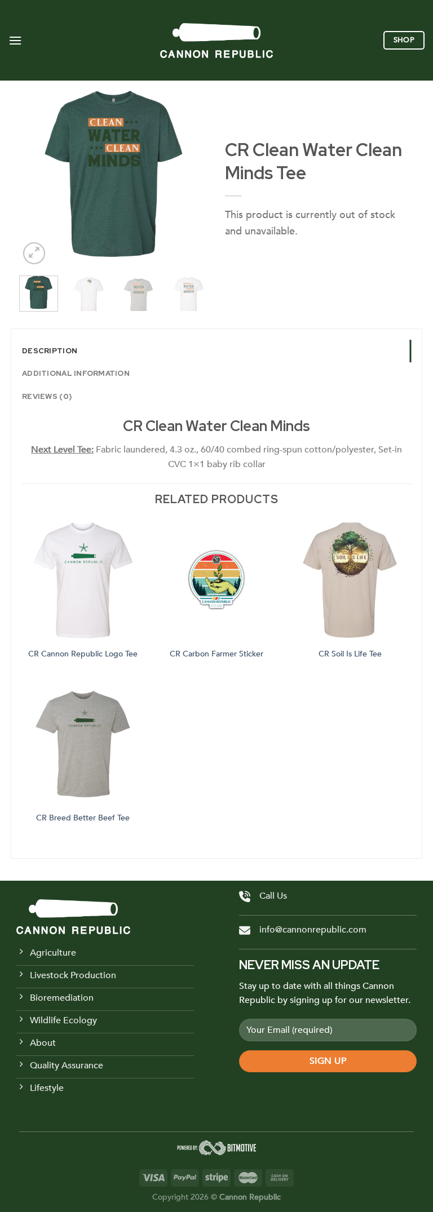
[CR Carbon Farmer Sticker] (217, 580)
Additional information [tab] (76, 373)
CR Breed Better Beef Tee (83, 818)
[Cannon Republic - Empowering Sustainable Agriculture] (216, 40)
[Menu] (15, 40)
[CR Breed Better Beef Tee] (83, 744)
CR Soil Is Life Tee (350, 654)
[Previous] (37, 174)
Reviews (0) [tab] (47, 396)
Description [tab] (49, 351)
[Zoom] (34, 253)
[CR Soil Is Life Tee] (350, 580)
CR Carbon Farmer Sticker (216, 654)
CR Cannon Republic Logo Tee (83, 654)
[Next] (190, 174)
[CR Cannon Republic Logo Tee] (83, 580)
